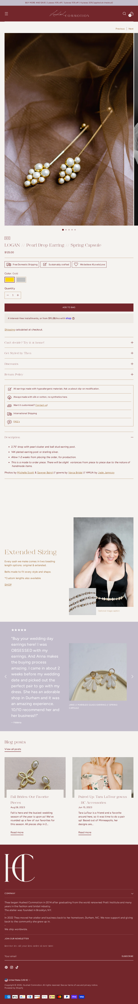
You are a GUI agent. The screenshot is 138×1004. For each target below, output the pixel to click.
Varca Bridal (75, 472)
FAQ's (16, 421)
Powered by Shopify (14, 988)
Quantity (10, 288)
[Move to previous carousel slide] (123, 499)
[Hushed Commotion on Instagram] (12, 968)
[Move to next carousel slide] (130, 499)
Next (131, 28)
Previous (120, 28)
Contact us (41, 405)
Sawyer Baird (45, 472)
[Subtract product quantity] (18, 295)
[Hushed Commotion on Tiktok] (17, 968)
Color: (11, 273)
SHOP (8, 584)
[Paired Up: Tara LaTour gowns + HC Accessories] (102, 777)
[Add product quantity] (8, 295)
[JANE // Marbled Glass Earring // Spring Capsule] (98, 672)
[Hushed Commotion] (69, 13)
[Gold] (10, 280)
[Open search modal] (124, 13)
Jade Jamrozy (106, 472)
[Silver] (21, 280)
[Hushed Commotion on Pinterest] (7, 968)
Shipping (10, 329)
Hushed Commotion (32, 985)
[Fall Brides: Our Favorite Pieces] (35, 777)
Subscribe (127, 956)
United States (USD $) (18, 980)
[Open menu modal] (6, 13)
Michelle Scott (25, 472)
